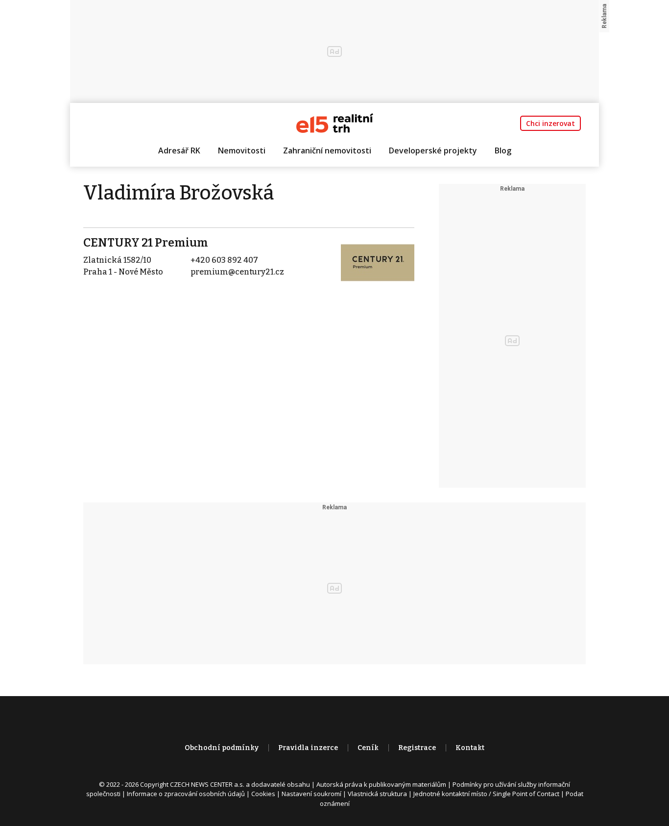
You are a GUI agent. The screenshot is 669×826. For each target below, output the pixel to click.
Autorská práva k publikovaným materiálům (381, 784)
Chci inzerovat (550, 123)
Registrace (417, 748)
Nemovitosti (241, 150)
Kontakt (469, 748)
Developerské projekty (433, 150)
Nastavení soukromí (311, 793)
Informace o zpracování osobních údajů (186, 793)
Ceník (368, 748)
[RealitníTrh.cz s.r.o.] (334, 122)
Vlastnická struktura (377, 793)
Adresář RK (179, 150)
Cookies (263, 793)
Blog (503, 150)
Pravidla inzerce (308, 748)
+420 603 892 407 (224, 260)
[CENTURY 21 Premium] (377, 262)
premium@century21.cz (237, 271)
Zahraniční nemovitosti (327, 150)
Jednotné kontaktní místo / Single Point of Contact (486, 793)
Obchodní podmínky (222, 748)
